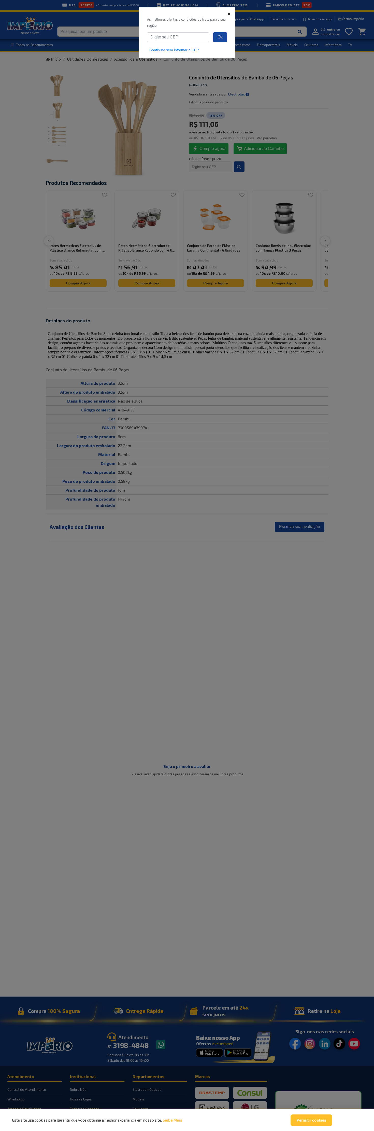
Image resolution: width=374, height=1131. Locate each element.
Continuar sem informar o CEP (174, 50)
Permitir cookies (311, 1120)
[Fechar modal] (229, 13)
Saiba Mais (172, 1120)
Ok (220, 37)
